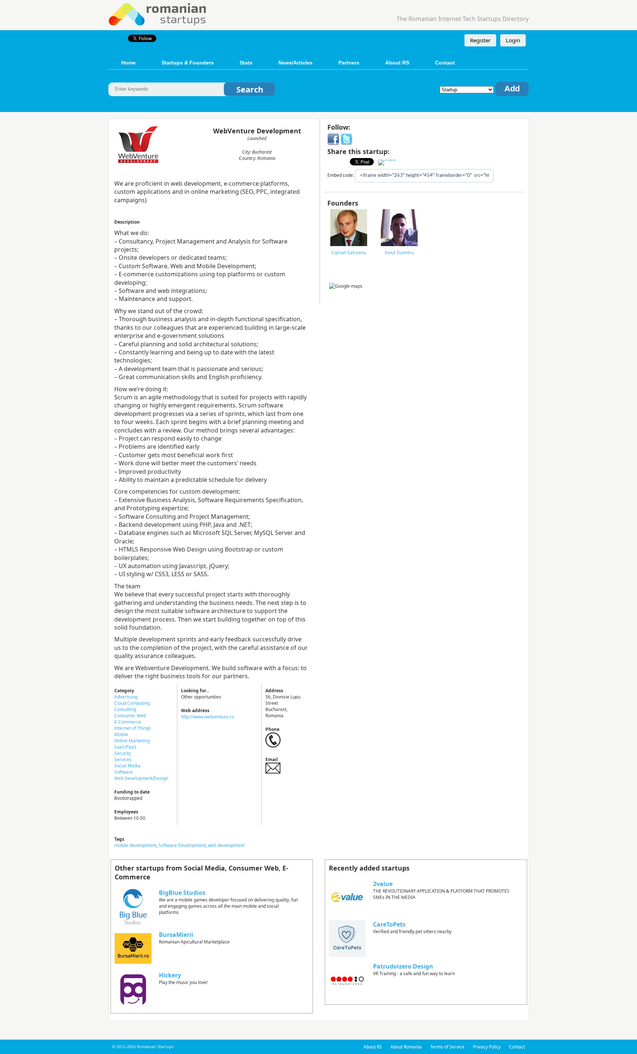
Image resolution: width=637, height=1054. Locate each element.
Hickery (170, 975)
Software (123, 772)
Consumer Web (130, 715)
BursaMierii (176, 935)
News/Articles (295, 63)
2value (383, 884)
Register (480, 40)
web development (226, 845)
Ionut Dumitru (399, 252)
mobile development (135, 845)
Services (123, 759)
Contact (445, 63)
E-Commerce (127, 722)
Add (512, 88)
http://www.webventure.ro (207, 717)
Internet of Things (132, 728)
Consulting (125, 709)
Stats (246, 63)
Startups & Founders (187, 63)
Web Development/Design (141, 778)
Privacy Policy (487, 1047)
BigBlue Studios (182, 893)
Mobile (121, 734)
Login (513, 40)
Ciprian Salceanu (348, 252)
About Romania (406, 1047)
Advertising (126, 697)
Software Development (182, 845)
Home (128, 63)
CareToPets (389, 924)
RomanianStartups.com (157, 13)
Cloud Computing (132, 703)
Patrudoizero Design (403, 966)
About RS (397, 63)
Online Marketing (132, 741)
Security (122, 753)
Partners (348, 63)
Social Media (127, 766)
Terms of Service (447, 1047)
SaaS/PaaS (125, 747)
